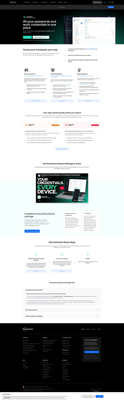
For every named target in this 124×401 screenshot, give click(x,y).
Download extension (38, 37)
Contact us (96, 391)
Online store (25, 362)
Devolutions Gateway (66, 343)
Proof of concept (26, 353)
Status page (45, 378)
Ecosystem (64, 366)
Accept (99, 396)
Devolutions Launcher (66, 345)
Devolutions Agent (66, 341)
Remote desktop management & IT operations (31, 343)
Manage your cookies (88, 396)
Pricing (24, 364)
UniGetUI (44, 346)
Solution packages (26, 340)
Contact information (66, 362)
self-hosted (88, 49)
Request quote (25, 366)
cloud (95, 49)
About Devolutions (66, 364)
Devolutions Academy (46, 367)
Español (99, 329)
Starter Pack (25, 341)
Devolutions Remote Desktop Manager (49, 340)
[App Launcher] (113, 2)
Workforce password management (29, 345)
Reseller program (65, 369)
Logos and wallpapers (66, 379)
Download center (97, 2)
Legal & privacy (65, 372)
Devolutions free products (47, 349)
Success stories (45, 374)
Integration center (26, 352)
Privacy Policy (90, 358)
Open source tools (66, 346)
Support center (45, 362)
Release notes (62, 7)
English (83, 329)
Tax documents (65, 371)
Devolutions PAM (46, 345)
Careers (64, 367)
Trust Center (65, 374)
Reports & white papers (47, 376)
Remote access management (28, 348)
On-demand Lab (46, 372)
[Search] (108, 2)
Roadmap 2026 (45, 351)
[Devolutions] (13, 2)
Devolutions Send (66, 340)
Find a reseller (25, 367)
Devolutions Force (46, 371)
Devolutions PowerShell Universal (48, 341)
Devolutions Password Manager (48, 343)
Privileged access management (28, 346)
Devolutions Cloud (66, 352)
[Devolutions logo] (28, 329)
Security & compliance (66, 376)
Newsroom (64, 378)
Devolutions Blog (46, 369)
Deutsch (94, 329)
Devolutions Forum (46, 366)
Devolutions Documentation (47, 364)
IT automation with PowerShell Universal (30, 350)
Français (88, 329)
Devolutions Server (66, 354)
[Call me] (110, 2)
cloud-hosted (68, 84)
